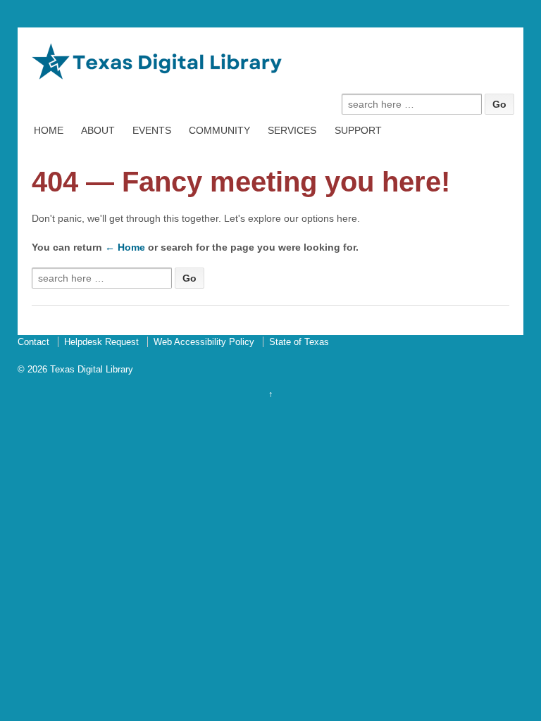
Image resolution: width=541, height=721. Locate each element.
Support (358, 130)
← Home (125, 247)
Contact (33, 342)
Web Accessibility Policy (204, 342)
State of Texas (299, 342)
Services (292, 130)
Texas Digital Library (90, 369)
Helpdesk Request (101, 342)
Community (219, 130)
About (98, 130)
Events (151, 130)
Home (48, 130)
